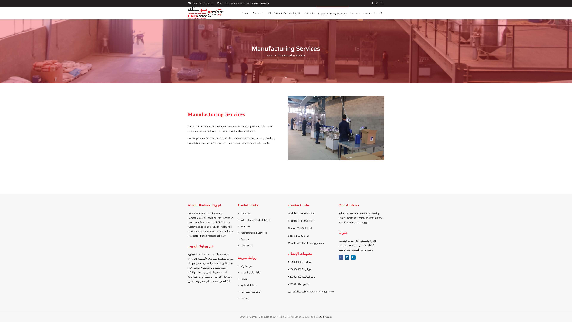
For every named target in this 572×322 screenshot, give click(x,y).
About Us (246, 213)
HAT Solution (325, 316)
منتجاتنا (244, 279)
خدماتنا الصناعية (249, 285)
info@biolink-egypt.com (310, 243)
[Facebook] (372, 3)
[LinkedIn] (382, 3)
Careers (245, 239)
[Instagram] (377, 3)
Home (270, 55)
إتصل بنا (245, 298)
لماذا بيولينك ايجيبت (251, 272)
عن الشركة (246, 266)
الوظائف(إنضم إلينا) (251, 291)
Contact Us (247, 245)
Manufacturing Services (254, 232)
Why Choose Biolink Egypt (256, 220)
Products (245, 226)
